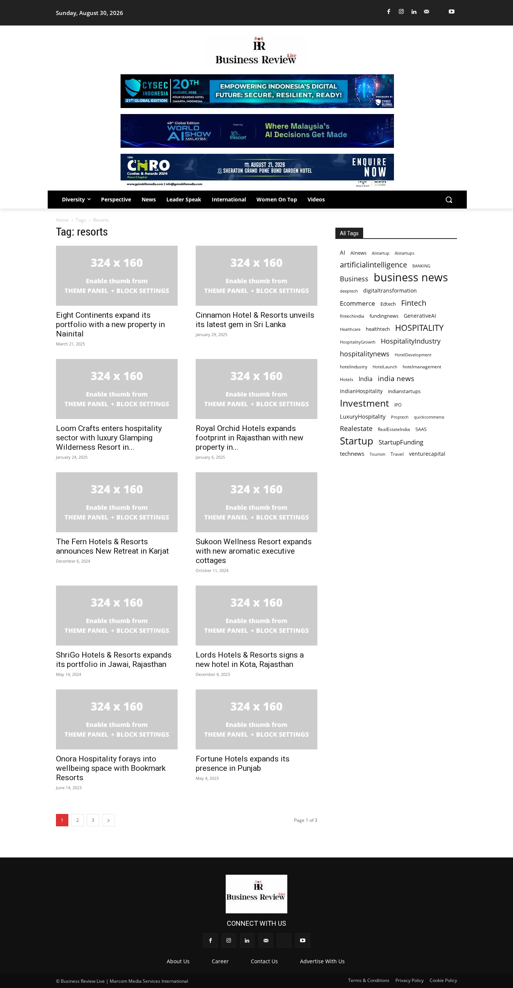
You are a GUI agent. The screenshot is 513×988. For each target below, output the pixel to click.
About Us (178, 961)
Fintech (413, 303)
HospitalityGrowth (358, 342)
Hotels (346, 379)
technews (352, 453)
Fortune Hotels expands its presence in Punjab (243, 763)
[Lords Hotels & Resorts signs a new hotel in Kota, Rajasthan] (256, 616)
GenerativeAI (420, 315)
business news (411, 277)
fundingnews (384, 316)
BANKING (421, 266)
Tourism (377, 454)
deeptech (349, 291)
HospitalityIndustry (411, 341)
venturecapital (427, 453)
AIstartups (404, 253)
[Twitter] (439, 11)
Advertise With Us (322, 961)
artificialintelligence (373, 265)
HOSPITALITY (419, 328)
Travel (397, 454)
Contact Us (264, 961)
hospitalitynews (364, 354)
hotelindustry (353, 366)
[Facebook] (388, 11)
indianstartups (404, 391)
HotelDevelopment (413, 354)
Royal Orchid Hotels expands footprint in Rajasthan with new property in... (249, 438)
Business (354, 279)
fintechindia (352, 316)
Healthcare (350, 329)
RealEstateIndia (394, 429)
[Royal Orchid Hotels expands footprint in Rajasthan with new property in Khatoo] (256, 389)
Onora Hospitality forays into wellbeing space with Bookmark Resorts (111, 768)
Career (220, 961)
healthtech (378, 329)
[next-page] (108, 820)
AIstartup (380, 253)
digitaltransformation (390, 290)
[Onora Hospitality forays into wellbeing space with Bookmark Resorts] (117, 719)
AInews (358, 253)
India (366, 379)
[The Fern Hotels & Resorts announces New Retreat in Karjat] (117, 502)
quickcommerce (429, 417)
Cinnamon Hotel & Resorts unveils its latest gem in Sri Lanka (255, 320)
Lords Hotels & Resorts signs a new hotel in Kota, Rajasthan (250, 659)
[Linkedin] (414, 11)
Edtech (388, 303)
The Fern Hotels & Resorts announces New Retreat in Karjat (112, 546)
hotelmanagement (422, 366)
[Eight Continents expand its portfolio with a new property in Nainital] (117, 276)
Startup (356, 441)
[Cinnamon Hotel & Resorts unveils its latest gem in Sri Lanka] (256, 276)
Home (62, 220)
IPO (397, 405)
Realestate (356, 428)
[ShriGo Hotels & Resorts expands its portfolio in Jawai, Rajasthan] (117, 616)
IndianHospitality (361, 391)
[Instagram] (401, 11)
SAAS (421, 429)
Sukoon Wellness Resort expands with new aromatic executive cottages (254, 551)
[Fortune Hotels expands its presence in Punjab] (256, 719)
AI (342, 253)
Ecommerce (357, 303)
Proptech (400, 417)
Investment (364, 403)
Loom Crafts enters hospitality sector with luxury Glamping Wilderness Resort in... (109, 438)
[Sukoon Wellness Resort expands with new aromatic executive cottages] (256, 502)
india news (396, 378)
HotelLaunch (385, 366)
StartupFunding (401, 442)
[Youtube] (452, 11)
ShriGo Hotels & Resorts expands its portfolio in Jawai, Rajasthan (114, 659)
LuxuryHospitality (363, 416)
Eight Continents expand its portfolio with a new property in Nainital (110, 324)
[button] (449, 200)
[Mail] (426, 11)
